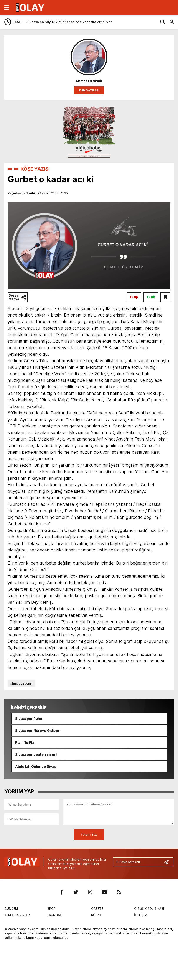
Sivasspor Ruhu (28, 718)
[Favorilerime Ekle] (165, 297)
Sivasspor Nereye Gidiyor (37, 730)
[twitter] (75, 892)
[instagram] (90, 892)
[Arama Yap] (160, 21)
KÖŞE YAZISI (35, 169)
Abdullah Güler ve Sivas (35, 766)
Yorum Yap (89, 834)
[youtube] (104, 892)
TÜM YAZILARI (89, 90)
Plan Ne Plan (25, 742)
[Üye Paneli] (169, 21)
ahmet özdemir (21, 683)
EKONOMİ (54, 915)
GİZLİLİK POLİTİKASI (149, 908)
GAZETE (97, 908)
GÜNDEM (11, 908)
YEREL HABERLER (17, 915)
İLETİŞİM (140, 915)
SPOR (51, 908)
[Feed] (118, 892)
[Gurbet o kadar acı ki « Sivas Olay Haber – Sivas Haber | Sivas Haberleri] (29, 7)
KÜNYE (96, 915)
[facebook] (61, 892)
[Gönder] (168, 861)
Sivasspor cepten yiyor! (36, 754)
